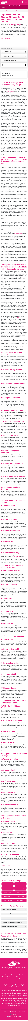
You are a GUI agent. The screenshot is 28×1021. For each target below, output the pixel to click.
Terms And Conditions (7, 976)
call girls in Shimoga (15, 556)
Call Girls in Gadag (7, 892)
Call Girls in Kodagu (20, 896)
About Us (11, 974)
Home (6, 974)
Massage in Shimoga (9, 56)
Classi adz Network (16, 1016)
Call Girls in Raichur (7, 888)
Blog (20, 978)
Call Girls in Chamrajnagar (8, 896)
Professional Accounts (18, 974)
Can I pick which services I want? (9, 926)
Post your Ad (15, 978)
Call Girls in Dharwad (20, 892)
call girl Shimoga (10, 91)
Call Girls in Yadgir (20, 883)
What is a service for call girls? (9, 909)
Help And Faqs (23, 976)
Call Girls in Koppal (7, 883)
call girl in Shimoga (18, 233)
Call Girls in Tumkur (20, 900)
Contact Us (9, 978)
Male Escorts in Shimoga (10, 60)
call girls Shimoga (20, 317)
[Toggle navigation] (26, 2)
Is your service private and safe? (9, 913)
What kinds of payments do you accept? (11, 922)
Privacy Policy (15, 976)
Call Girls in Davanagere (7, 900)
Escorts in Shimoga (8, 65)
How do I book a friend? (7, 918)
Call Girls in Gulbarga (20, 888)
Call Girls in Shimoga (9, 51)
